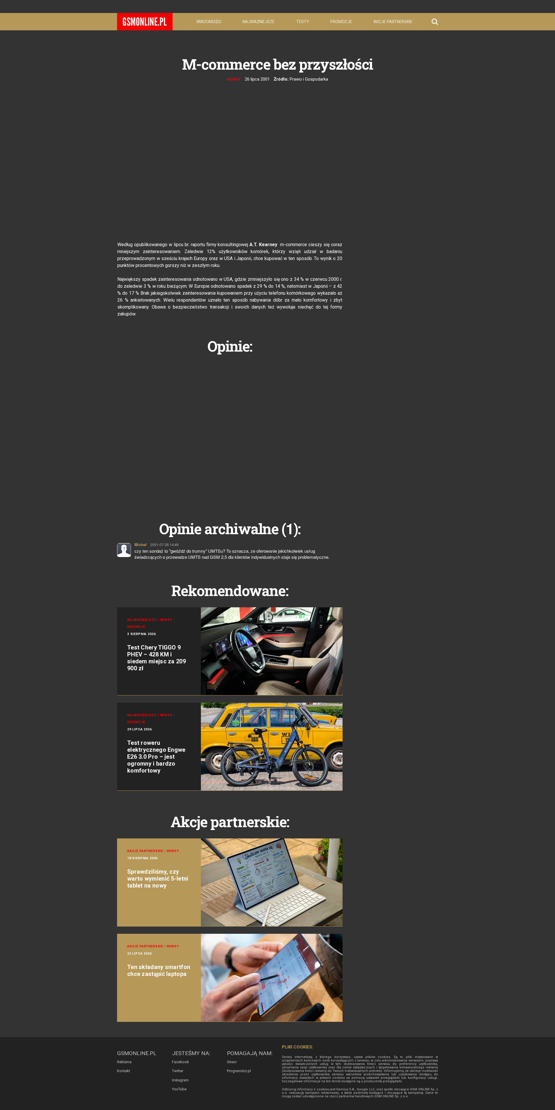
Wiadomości (208, 21)
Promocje (341, 21)
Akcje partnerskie (392, 21)
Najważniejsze (259, 21)
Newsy (234, 79)
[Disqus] (230, 431)
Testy (302, 21)
